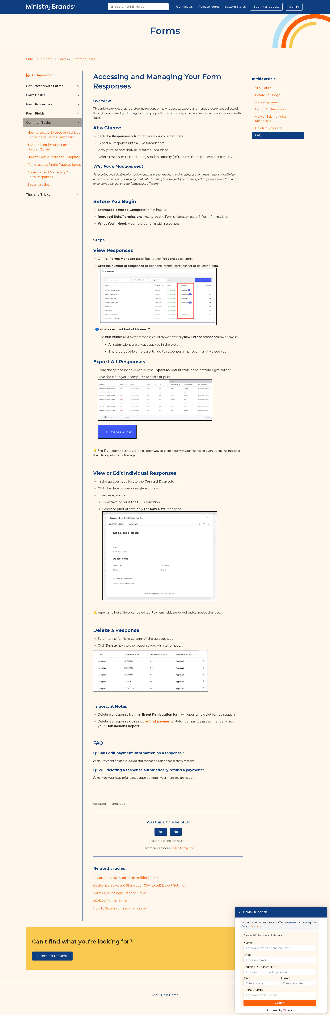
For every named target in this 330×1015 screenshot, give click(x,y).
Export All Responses (270, 109)
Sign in (294, 6)
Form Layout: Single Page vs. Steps (119, 893)
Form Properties (39, 104)
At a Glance (263, 88)
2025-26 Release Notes (110, 901)
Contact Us (184, 6)
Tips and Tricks (38, 194)
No (176, 832)
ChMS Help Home (165, 995)
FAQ (258, 135)
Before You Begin (268, 95)
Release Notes (208, 6)
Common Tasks (83, 59)
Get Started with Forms (44, 86)
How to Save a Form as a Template (119, 908)
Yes (160, 832)
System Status (235, 6)
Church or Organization (259, 967)
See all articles (38, 184)
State (285, 978)
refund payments (159, 721)
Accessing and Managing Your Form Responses (50, 175)
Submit (280, 1002)
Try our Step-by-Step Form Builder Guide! (125, 878)
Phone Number (253, 989)
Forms (63, 59)
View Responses (266, 102)
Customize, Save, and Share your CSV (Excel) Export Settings (139, 885)
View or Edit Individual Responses (270, 119)
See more (256, 926)
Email (248, 954)
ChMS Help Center (39, 59)
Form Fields (35, 113)
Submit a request (266, 6)
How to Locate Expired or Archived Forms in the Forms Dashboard (54, 135)
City (246, 978)
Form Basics (35, 95)
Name (248, 942)
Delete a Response (269, 128)
